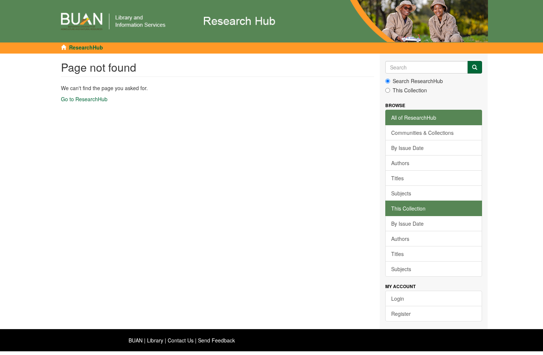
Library (155, 340)
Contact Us (181, 340)
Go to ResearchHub (84, 99)
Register (401, 313)
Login (397, 298)
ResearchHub (86, 47)
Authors (400, 163)
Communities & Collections (422, 132)
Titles (397, 178)
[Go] (474, 67)
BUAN (136, 340)
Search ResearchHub (418, 81)
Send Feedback (216, 340)
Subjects (401, 193)
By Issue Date (407, 147)
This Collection (410, 90)
